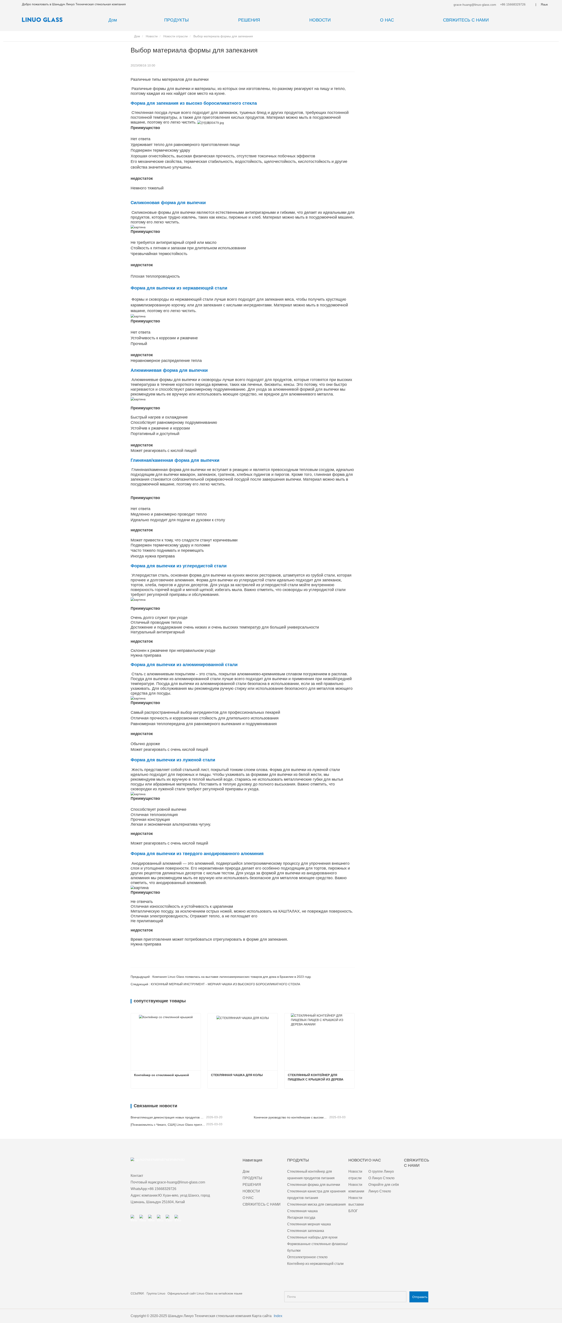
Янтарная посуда (301, 1217)
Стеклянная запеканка (305, 1231)
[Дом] (44, 19)
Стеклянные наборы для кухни (312, 1237)
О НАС (248, 1198)
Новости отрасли (175, 36)
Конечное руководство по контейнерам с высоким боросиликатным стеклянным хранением (291, 1117)
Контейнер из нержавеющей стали (315, 1263)
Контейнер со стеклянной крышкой (161, 1075)
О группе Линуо (381, 1171)
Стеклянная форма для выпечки (313, 1184)
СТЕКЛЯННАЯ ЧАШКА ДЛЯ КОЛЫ (237, 1075)
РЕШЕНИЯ (252, 1184)
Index (278, 1316)
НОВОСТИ (251, 1191)
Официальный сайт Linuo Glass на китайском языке (205, 1293)
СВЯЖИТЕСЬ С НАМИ (466, 20)
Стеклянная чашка (302, 1211)
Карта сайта (262, 1316)
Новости (152, 36)
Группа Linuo (156, 1293)
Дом (112, 20)
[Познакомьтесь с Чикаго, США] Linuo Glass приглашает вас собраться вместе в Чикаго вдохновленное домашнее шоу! (168, 1124)
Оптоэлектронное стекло (307, 1257)
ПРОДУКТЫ (252, 1178)
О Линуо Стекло (381, 1178)
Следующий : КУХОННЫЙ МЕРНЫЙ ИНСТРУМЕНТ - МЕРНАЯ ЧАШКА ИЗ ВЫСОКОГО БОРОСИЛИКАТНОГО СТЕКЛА (215, 984)
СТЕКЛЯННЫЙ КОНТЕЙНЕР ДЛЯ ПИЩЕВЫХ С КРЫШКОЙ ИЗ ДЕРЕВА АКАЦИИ (316, 1077)
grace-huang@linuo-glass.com (474, 4)
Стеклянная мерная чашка (309, 1224)
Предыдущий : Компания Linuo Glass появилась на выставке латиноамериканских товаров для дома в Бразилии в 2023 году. (221, 976)
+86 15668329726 (512, 4)
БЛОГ (353, 1211)
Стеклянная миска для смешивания (316, 1204)
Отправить (419, 1297)
